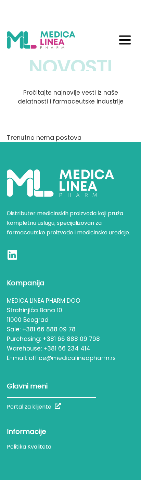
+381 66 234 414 (66, 348)
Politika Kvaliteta (29, 447)
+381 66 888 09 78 (49, 329)
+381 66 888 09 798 (71, 339)
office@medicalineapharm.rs (72, 358)
